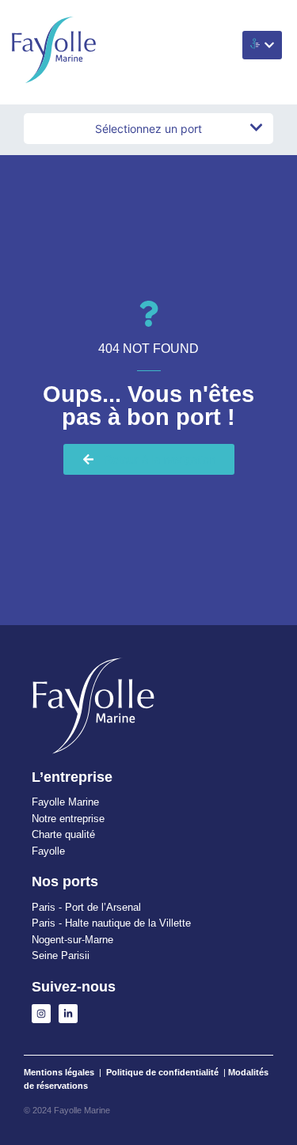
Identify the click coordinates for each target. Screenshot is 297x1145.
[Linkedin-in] (68, 1013)
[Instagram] (41, 1013)
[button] (262, 45)
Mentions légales (59, 1072)
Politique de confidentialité (162, 1072)
